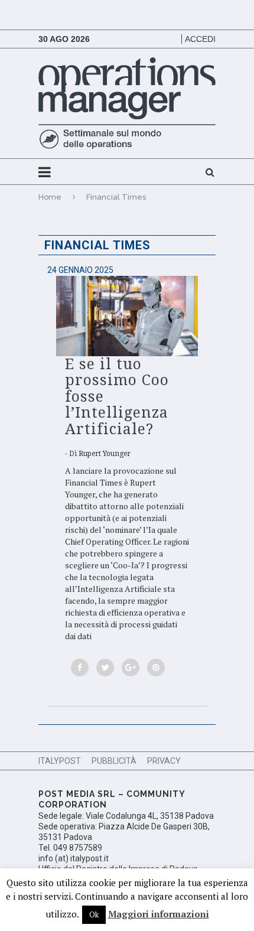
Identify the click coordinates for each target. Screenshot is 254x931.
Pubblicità (114, 761)
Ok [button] (94, 914)
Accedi (200, 39)
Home (49, 197)
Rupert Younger (105, 454)
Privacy (164, 761)
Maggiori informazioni (158, 914)
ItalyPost (59, 761)
